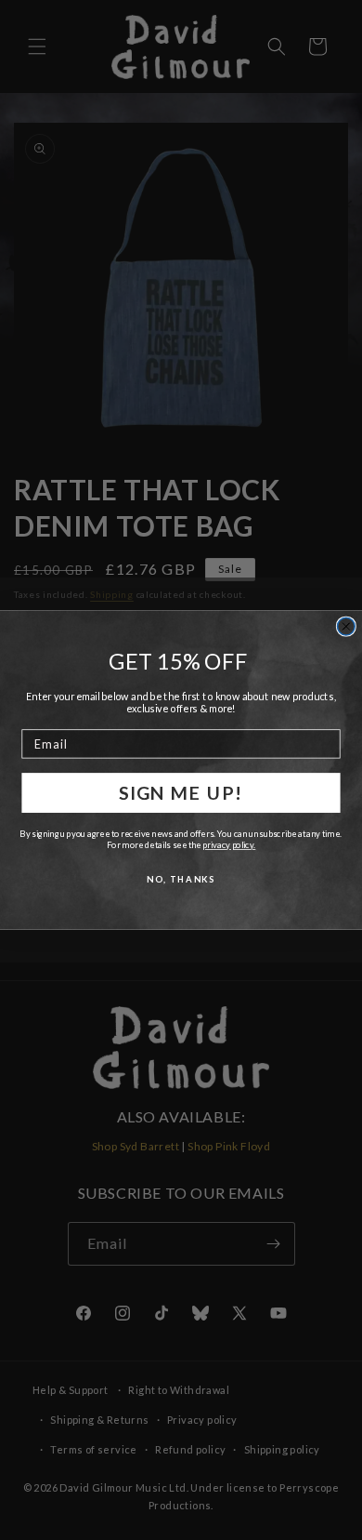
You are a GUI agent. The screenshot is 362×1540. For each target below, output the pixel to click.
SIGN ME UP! (181, 792)
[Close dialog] (346, 626)
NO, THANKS (181, 878)
